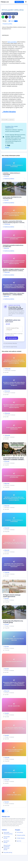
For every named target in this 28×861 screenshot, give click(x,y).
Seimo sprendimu (12, 42)
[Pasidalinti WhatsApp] (2, 17)
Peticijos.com (5, 2)
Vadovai (4, 830)
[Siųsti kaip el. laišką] (9, 17)
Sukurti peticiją (13, 338)
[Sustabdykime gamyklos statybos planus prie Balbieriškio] (14, 241)
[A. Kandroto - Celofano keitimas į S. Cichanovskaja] (14, 169)
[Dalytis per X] (6, 17)
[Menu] (25, 2)
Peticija (4, 21)
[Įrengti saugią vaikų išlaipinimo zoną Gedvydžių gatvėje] (14, 193)
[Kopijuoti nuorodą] (13, 17)
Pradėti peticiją (19, 1)
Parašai (13, 21)
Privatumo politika (7, 24)
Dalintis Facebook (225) (11, 13)
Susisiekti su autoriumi (8, 119)
